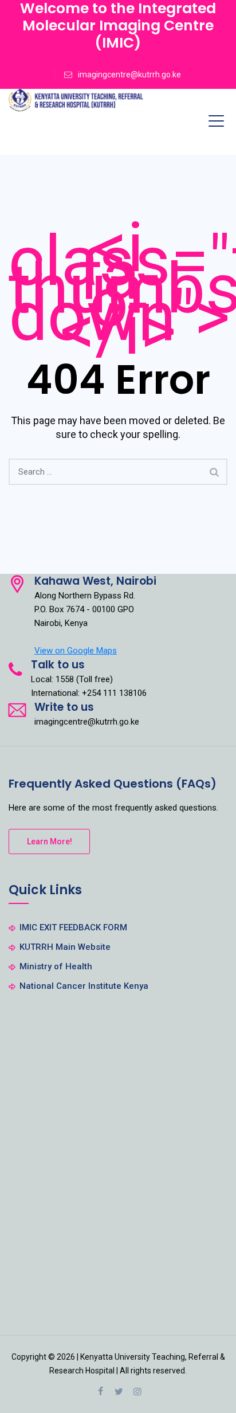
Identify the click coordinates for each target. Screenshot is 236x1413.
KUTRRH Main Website (65, 947)
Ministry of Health (55, 966)
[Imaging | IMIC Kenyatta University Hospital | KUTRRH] (76, 103)
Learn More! (49, 841)
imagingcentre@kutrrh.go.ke (129, 74)
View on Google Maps (75, 650)
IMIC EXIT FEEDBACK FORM (73, 927)
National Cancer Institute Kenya (83, 986)
